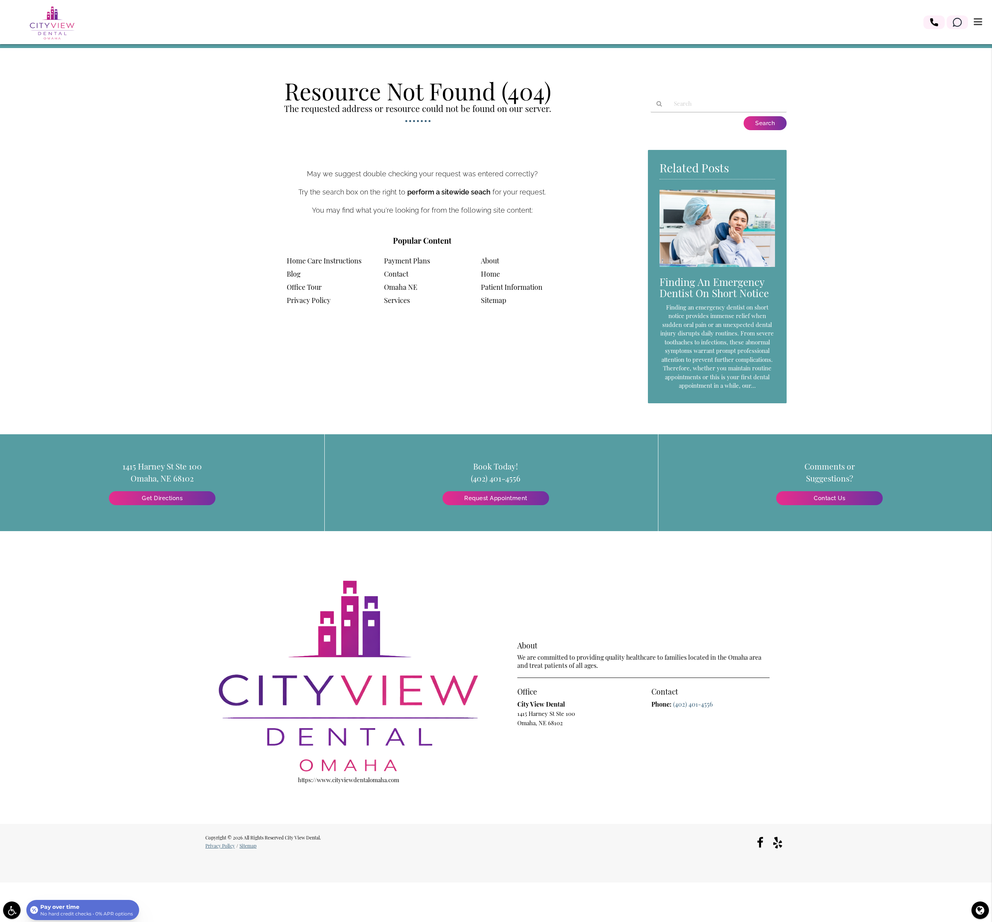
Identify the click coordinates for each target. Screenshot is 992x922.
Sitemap (493, 300)
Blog (294, 274)
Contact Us (829, 498)
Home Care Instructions (324, 260)
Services (397, 300)
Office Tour (304, 287)
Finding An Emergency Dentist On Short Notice (714, 287)
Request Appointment (495, 498)
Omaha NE (400, 287)
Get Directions (162, 498)
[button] (934, 22)
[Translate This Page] (980, 910)
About (490, 260)
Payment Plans (407, 260)
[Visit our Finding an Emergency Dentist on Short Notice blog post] (717, 268)
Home (490, 274)
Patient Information (511, 287)
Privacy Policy (309, 300)
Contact (396, 274)
